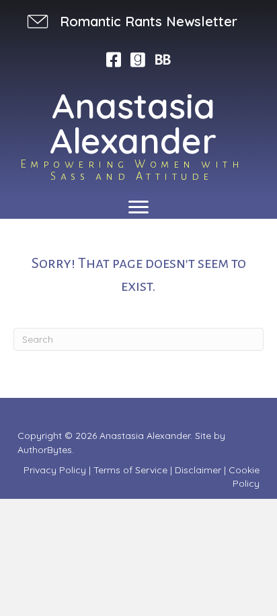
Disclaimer (198, 470)
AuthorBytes (44, 450)
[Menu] (138, 207)
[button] (130, 21)
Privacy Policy (55, 470)
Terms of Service (130, 470)
